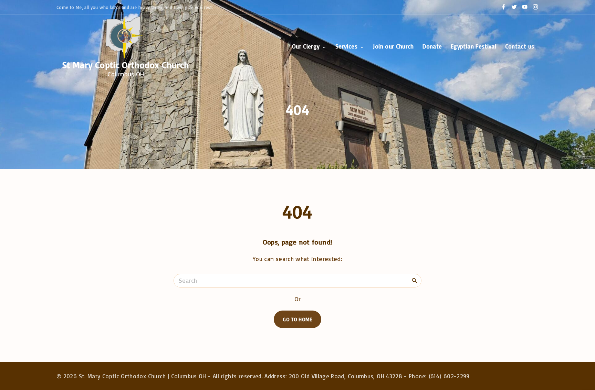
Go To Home (297, 319)
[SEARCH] (414, 280)
